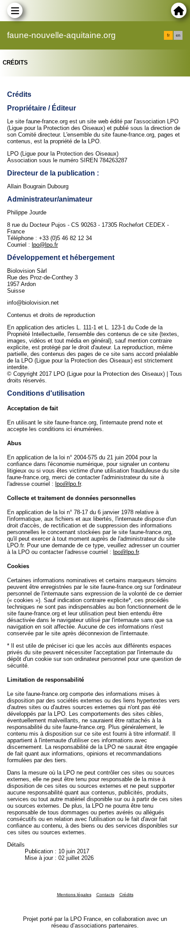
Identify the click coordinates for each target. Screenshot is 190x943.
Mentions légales (74, 894)
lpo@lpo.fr (45, 244)
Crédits (126, 894)
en (178, 35)
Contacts (105, 894)
